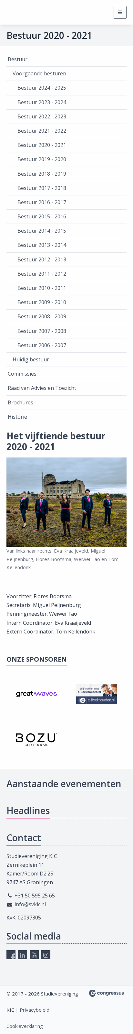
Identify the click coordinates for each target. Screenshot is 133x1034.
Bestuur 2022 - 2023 (41, 116)
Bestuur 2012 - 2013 (41, 259)
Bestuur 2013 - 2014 (41, 244)
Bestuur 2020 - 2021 (41, 144)
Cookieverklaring (24, 1026)
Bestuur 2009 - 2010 (41, 302)
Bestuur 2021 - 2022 (41, 130)
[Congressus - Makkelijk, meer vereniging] (106, 993)
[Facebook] (10, 954)
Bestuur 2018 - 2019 (41, 173)
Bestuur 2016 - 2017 (41, 202)
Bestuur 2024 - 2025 (41, 87)
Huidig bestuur (31, 359)
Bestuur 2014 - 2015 (41, 230)
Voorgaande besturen (39, 73)
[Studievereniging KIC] (18, 12)
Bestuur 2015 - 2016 (41, 216)
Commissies (22, 373)
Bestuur (17, 59)
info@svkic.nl (30, 904)
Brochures (20, 402)
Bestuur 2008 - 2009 (41, 316)
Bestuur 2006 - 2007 (41, 345)
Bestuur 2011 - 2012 (41, 273)
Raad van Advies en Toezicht (42, 387)
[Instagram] (45, 954)
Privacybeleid (34, 1009)
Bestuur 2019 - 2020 (41, 159)
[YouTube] (34, 954)
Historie (17, 416)
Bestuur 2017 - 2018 (41, 188)
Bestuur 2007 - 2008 (41, 331)
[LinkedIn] (22, 954)
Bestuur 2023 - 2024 (41, 102)
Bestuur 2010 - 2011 (41, 288)
